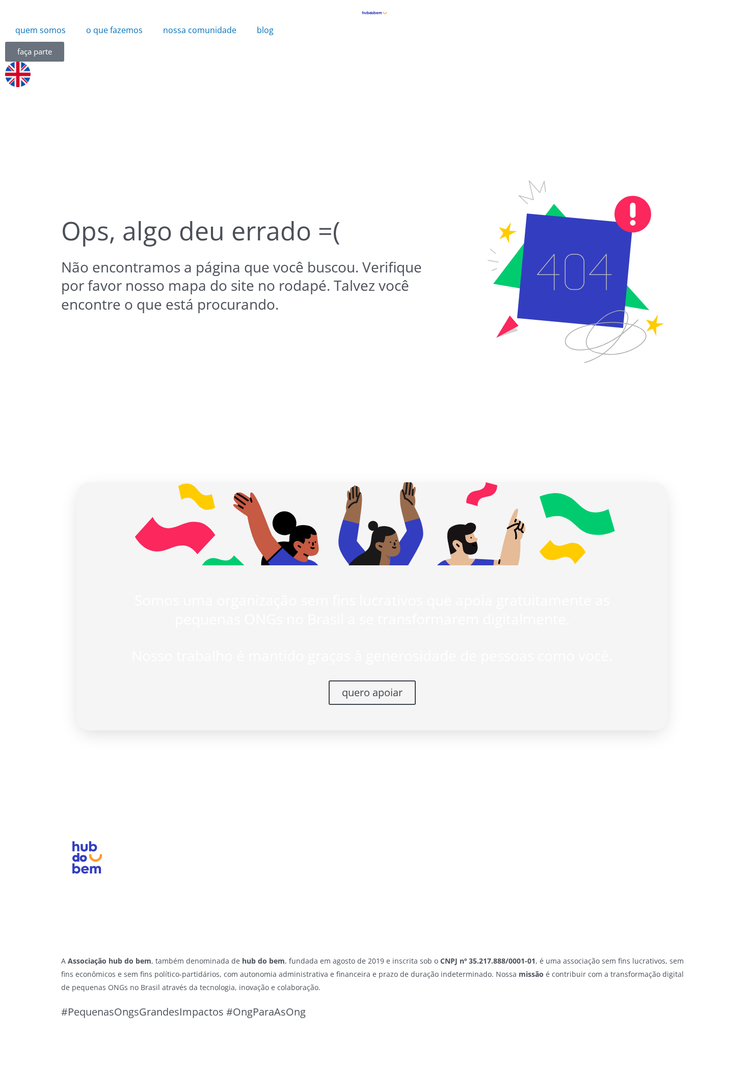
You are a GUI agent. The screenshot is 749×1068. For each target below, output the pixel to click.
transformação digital (347, 852)
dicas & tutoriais (447, 879)
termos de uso (549, 866)
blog (265, 30)
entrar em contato (559, 892)
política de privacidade (569, 852)
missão (229, 852)
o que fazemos (114, 30)
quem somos (40, 30)
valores (229, 866)
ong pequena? (331, 866)
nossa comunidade (199, 30)
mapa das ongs (445, 852)
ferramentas (438, 866)
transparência (243, 879)
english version (552, 906)
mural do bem (549, 879)
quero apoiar (372, 692)
